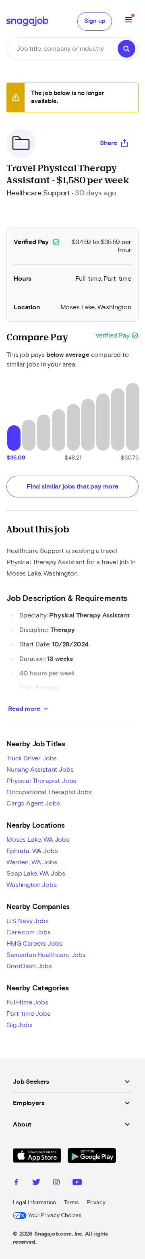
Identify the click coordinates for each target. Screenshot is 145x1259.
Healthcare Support (38, 193)
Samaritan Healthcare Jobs (46, 955)
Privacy (96, 1202)
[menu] (128, 21)
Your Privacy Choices (54, 1215)
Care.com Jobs (28, 932)
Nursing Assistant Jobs (39, 769)
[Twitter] (36, 1183)
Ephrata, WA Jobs (32, 851)
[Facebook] (16, 1183)
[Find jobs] (126, 49)
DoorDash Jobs (29, 966)
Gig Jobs (19, 1025)
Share (108, 143)
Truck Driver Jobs (31, 758)
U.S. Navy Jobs (27, 921)
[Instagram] (56, 1183)
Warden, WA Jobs (31, 862)
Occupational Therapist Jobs (49, 792)
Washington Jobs (31, 885)
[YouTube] (77, 1183)
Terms (71, 1202)
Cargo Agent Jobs (33, 803)
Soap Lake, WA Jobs (35, 873)
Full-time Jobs (27, 1002)
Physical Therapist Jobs (41, 781)
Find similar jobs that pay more (72, 486)
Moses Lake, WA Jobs (37, 840)
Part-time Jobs (28, 1014)
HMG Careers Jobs (34, 943)
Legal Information (34, 1202)
